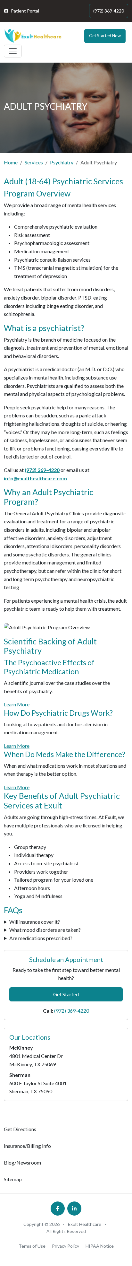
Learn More (16, 704)
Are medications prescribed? (40, 938)
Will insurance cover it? (34, 922)
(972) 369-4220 (108, 10)
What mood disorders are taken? (45, 930)
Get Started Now (105, 35)
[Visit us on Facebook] (58, 1208)
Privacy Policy (65, 1246)
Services (34, 162)
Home (11, 162)
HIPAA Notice (100, 1246)
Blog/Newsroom (22, 1162)
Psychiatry (61, 162)
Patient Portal (25, 10)
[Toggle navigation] (13, 51)
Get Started (66, 994)
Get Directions (20, 1129)
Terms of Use (32, 1246)
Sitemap (13, 1179)
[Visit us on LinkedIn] (74, 1208)
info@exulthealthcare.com (35, 478)
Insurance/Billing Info (27, 1146)
